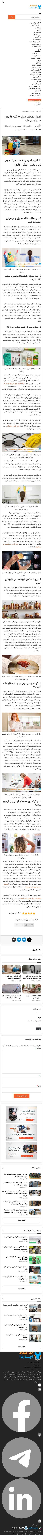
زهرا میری (36, 950)
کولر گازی (38, 63)
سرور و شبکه (37, 35)
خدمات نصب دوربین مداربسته (32, 1367)
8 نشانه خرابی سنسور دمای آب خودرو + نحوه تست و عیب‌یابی (14, 1248)
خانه (40, 21)
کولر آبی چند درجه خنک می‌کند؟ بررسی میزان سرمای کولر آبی (15, 1183)
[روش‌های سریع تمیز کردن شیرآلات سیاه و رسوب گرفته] (31, 969)
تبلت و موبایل (37, 32)
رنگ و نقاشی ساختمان (35, 96)
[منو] (40, 13)
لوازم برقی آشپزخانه (35, 75)
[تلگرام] (19, 939)
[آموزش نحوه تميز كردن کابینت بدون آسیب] (11, 969)
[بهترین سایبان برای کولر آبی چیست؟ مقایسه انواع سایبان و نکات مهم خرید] (35, 1212)
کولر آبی (39, 60)
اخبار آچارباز (38, 105)
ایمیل (39, 1086)
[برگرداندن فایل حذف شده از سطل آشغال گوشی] (35, 1260)
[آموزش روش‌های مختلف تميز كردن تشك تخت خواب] (11, 988)
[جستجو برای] (3, 2)
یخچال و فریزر (37, 77)
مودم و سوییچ (37, 39)
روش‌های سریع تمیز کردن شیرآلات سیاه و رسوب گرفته (32, 977)
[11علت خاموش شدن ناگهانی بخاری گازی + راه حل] (35, 1328)
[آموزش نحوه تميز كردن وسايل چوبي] (31, 988)
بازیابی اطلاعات (37, 53)
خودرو (39, 98)
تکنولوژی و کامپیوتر (35, 23)
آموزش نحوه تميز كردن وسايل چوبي (33, 996)
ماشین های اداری (36, 46)
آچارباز (13, 1534)
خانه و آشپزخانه (36, 56)
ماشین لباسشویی (36, 79)
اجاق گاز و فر (37, 82)
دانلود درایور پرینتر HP (35, 1370)
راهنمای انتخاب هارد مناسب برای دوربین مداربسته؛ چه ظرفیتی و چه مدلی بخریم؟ (14, 1193)
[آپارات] (39, 1391)
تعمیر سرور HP (37, 1365)
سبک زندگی (38, 103)
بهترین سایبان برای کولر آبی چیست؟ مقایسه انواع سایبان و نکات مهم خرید (15, 1211)
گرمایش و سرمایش (35, 58)
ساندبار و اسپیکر (36, 72)
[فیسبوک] (21, 1432)
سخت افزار (38, 28)
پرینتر (39, 49)
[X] (29, 939)
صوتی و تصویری (36, 67)
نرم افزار (39, 30)
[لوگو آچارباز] (35, 7)
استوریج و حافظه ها (35, 42)
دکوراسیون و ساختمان (35, 89)
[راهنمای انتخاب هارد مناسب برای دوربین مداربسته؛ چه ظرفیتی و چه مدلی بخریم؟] (35, 1193)
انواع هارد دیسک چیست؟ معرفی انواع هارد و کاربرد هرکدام (15, 1175)
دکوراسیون (38, 91)
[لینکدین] (24, 939)
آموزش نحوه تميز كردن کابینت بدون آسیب (13, 977)
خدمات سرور (37, 37)
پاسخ (38, 1029)
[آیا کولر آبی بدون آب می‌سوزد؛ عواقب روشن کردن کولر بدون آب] (35, 1203)
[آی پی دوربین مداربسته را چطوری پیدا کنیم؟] (35, 1308)
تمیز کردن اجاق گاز (13, 426)
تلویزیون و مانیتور (36, 70)
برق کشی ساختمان (36, 93)
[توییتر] (39, 1436)
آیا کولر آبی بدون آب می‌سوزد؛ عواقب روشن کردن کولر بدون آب (15, 1203)
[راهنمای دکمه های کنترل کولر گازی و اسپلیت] (35, 1240)
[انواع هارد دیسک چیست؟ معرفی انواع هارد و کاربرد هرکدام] (35, 1176)
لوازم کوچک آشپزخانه (35, 86)
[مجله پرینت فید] (34, 1529)
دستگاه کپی (38, 51)
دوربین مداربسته (36, 44)
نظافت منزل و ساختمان (34, 100)
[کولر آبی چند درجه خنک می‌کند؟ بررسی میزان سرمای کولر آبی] (35, 1184)
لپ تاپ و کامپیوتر (36, 25)
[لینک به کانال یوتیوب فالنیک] (39, 1386)
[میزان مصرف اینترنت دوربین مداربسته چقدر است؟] (35, 1318)
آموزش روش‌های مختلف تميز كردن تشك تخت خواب (11, 996)
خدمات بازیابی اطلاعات (34, 1363)
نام (39, 1076)
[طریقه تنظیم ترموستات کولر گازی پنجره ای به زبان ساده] (35, 1280)
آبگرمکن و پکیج (36, 65)
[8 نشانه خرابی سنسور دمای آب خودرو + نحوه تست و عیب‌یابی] (35, 1250)
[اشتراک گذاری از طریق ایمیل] (14, 939)
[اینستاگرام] (39, 1523)
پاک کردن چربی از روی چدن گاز (14, 383)
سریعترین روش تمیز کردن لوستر (30, 898)
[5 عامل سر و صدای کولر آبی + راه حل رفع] (35, 1270)
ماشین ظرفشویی (36, 84)
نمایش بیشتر (21, 1220)
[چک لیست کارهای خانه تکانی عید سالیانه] (35, 1338)
